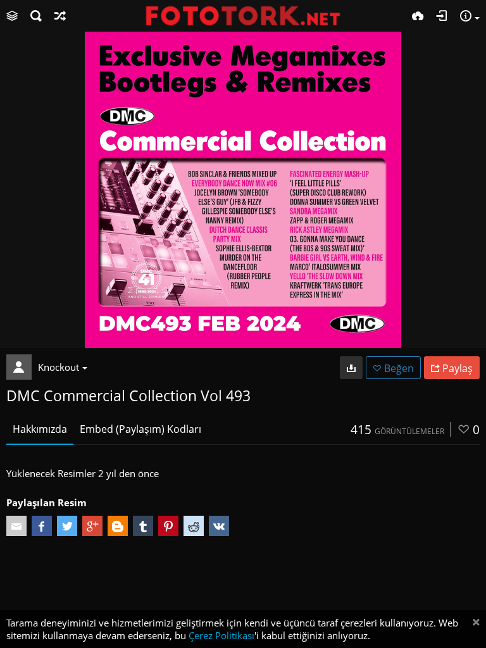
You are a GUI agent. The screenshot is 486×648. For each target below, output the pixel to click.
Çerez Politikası (221, 635)
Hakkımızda (40, 429)
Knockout (58, 367)
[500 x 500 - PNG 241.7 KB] (351, 367)
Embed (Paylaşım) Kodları (140, 429)
